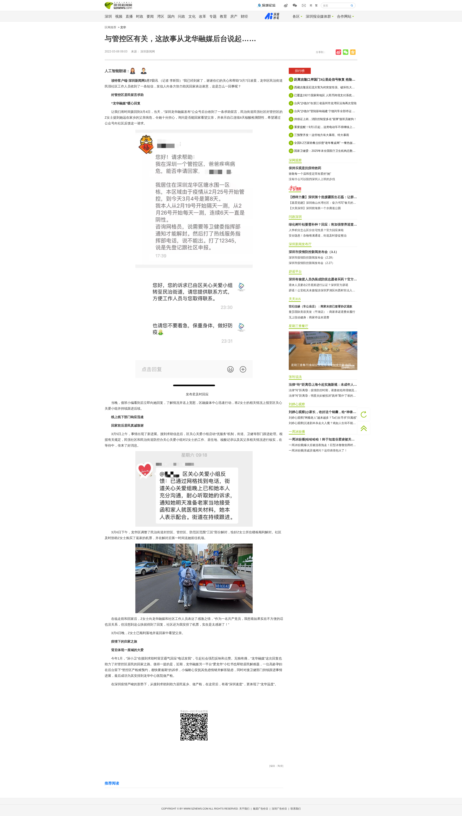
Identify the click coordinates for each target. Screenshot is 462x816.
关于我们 (244, 808)
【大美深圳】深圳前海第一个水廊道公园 (315, 208)
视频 (118, 16)
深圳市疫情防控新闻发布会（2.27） (312, 262)
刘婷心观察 (297, 404)
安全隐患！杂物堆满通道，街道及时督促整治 (317, 235)
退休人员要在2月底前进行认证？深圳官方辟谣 (318, 284)
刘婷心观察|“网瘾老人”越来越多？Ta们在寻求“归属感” (323, 417)
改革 (202, 16)
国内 (171, 16)
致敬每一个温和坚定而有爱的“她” (310, 173)
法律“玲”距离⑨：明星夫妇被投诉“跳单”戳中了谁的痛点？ (323, 395)
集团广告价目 (260, 808)
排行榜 (300, 71)
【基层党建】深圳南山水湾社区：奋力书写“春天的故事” (323, 202)
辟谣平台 (295, 271)
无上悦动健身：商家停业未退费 (309, 317)
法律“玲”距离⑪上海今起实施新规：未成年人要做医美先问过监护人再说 (323, 384)
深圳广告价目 (279, 808)
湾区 (160, 16)
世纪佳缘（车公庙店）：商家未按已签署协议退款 (320, 306)
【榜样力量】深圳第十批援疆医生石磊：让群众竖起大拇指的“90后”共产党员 (323, 197)
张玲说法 (295, 377)
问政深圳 (295, 217)
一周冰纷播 (297, 431)
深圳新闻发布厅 (300, 244)
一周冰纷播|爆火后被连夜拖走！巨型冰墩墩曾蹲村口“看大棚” (323, 445)
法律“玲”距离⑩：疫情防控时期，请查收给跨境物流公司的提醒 (323, 390)
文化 (192, 16)
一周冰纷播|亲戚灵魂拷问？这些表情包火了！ (318, 450)
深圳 (108, 16)
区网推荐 (110, 27)
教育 (223, 16)
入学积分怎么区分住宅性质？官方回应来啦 (316, 230)
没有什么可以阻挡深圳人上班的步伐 (312, 179)
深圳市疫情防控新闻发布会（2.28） (312, 257)
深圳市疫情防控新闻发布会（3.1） (314, 252)
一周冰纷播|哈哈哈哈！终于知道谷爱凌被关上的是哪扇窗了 (323, 439)
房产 (233, 16)
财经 (244, 16)
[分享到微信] (346, 52)
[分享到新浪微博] (339, 52)
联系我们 (296, 808)
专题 (213, 16)
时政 (139, 16)
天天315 (295, 299)
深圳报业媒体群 (318, 16)
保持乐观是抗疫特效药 (305, 168)
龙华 (123, 27)
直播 (129, 16)
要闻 (150, 16)
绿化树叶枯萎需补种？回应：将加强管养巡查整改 (323, 224)
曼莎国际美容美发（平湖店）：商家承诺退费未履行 (322, 311)
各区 (296, 16)
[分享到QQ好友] (353, 52)
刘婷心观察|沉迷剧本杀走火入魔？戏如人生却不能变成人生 (323, 423)
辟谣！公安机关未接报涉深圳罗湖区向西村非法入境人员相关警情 (323, 290)
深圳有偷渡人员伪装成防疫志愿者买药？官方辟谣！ (323, 279)
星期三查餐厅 (298, 326)
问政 (181, 16)
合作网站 (344, 16)
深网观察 (295, 160)
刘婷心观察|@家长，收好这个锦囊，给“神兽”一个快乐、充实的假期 (323, 412)
